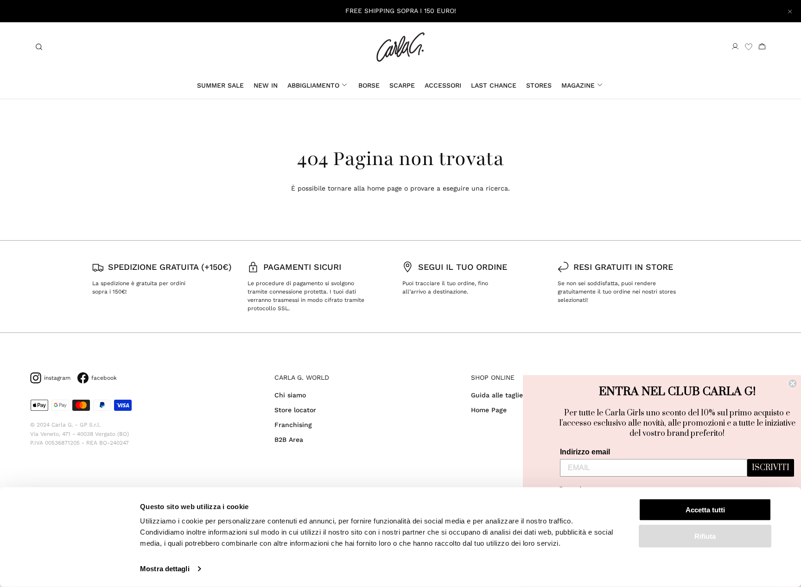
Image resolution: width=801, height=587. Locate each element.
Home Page (489, 410)
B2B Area (288, 439)
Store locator (295, 410)
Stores (539, 85)
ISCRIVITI (770, 468)
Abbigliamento (313, 85)
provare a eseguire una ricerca (459, 188)
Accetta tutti (705, 510)
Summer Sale (220, 85)
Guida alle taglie (497, 395)
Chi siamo (290, 395)
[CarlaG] (400, 47)
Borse (369, 85)
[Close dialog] (792, 383)
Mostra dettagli (165, 569)
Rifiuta (705, 536)
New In (266, 85)
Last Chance (493, 85)
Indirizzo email (585, 452)
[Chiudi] (790, 11)
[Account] (735, 46)
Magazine (578, 85)
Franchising (293, 424)
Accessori (443, 85)
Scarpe (402, 85)
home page (384, 188)
